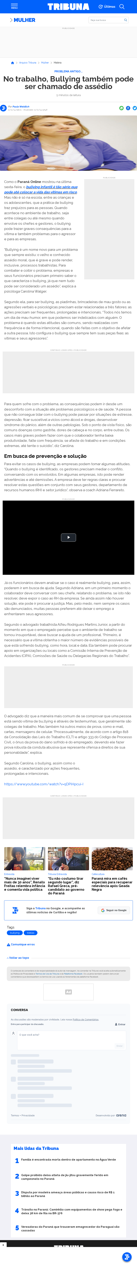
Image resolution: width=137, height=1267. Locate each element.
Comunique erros (22, 944)
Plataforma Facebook (73, 974)
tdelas (30, 932)
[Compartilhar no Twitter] (135, 108)
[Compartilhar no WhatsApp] (121, 108)
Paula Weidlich (20, 106)
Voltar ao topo (19, 957)
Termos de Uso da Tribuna (47, 974)
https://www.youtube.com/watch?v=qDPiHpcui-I (43, 784)
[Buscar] (126, 20)
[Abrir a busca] (122, 7)
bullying (15, 932)
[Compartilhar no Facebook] (128, 108)
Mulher (24, 20)
